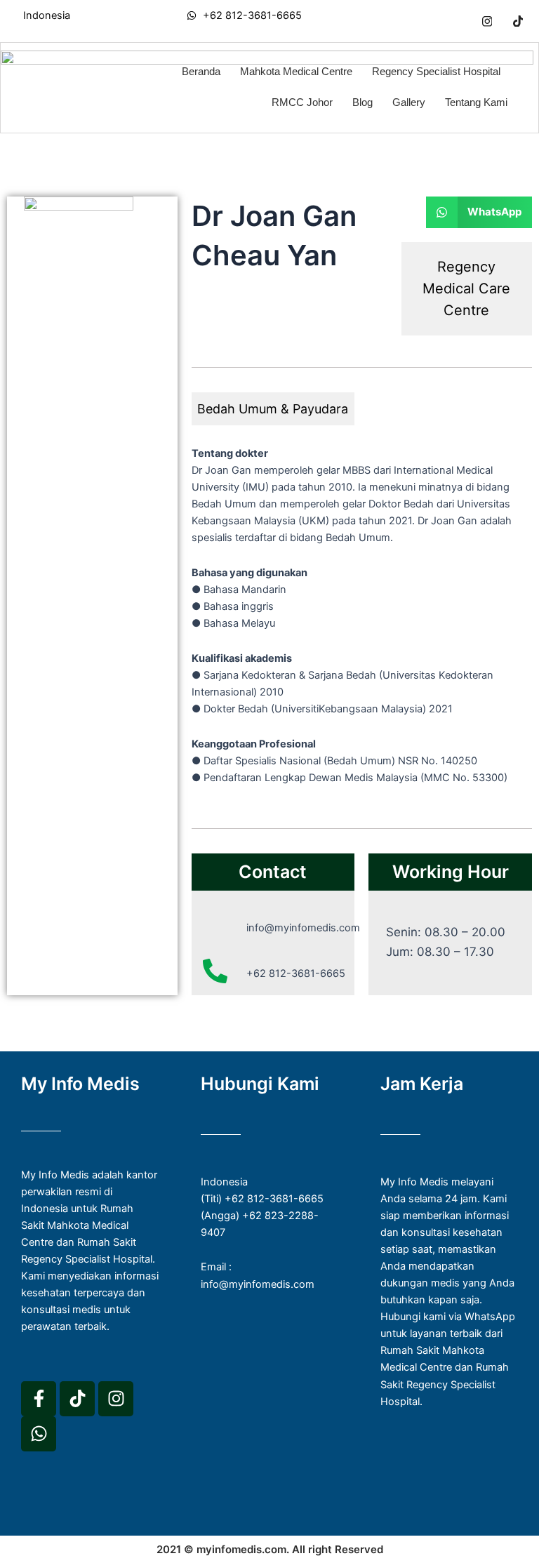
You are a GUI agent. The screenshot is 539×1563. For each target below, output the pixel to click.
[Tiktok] (517, 21)
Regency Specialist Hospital (436, 71)
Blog (362, 102)
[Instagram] (487, 21)
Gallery (408, 102)
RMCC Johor (302, 102)
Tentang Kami (476, 102)
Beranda (201, 71)
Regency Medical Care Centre (466, 288)
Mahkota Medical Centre (296, 71)
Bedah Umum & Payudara (272, 408)
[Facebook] (456, 21)
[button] (479, 212)
